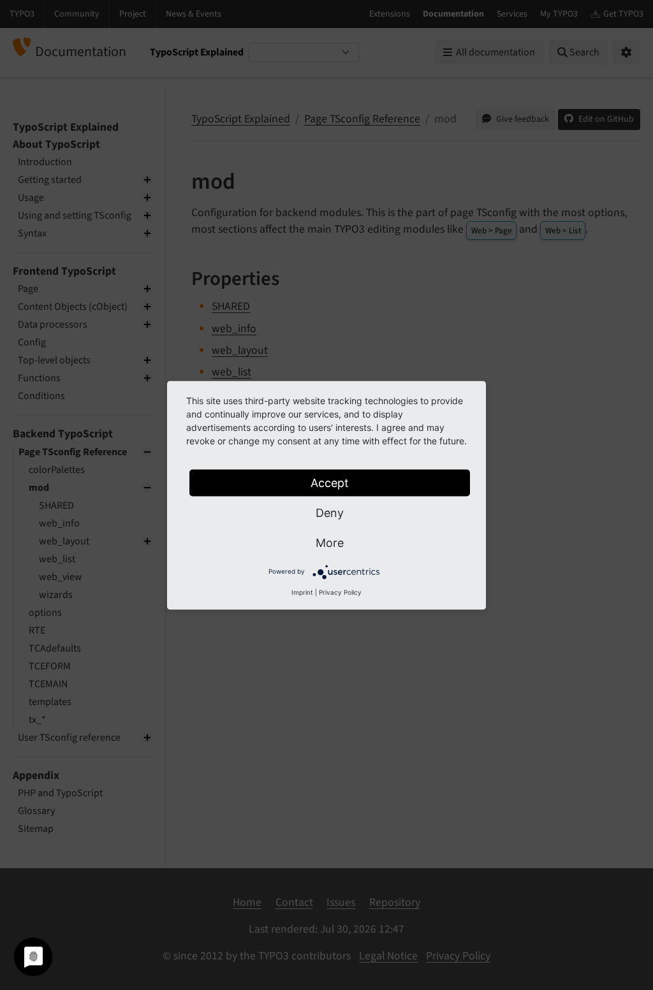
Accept (330, 482)
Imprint (302, 591)
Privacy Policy (340, 591)
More (330, 542)
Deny (330, 512)
